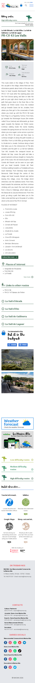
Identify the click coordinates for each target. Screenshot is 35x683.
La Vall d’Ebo (12, 309)
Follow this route (10, 257)
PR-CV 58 (8, 290)
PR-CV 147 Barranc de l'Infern (15, 292)
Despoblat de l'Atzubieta (13, 269)
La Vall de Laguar (14, 324)
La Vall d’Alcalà (13, 301)
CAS (28, 2)
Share (12, 344)
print (23, 344)
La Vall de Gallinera (16, 316)
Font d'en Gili (9, 271)
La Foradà (8, 273)
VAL (25, 2)
